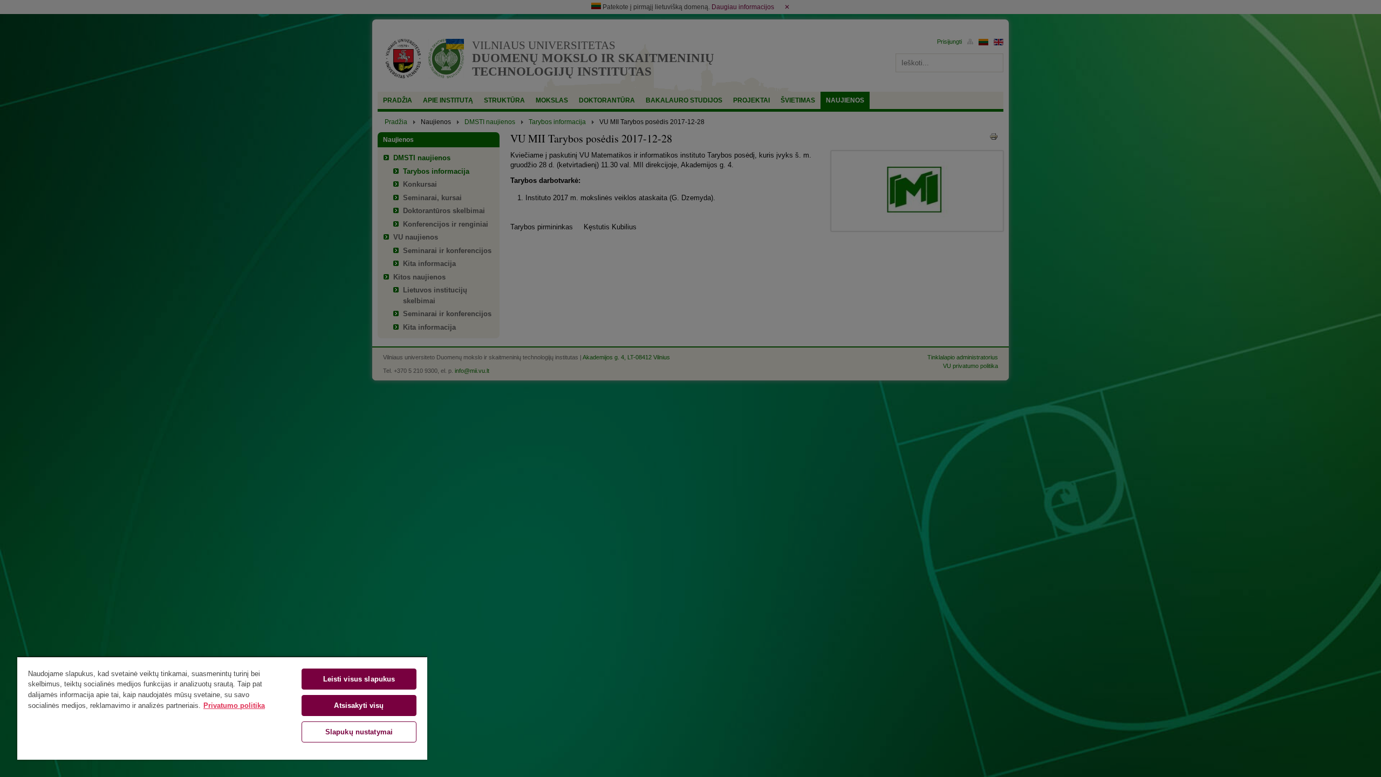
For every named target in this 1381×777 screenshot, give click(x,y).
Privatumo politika (234, 705)
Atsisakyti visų (359, 705)
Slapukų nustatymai (359, 732)
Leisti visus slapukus (359, 679)
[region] (222, 708)
